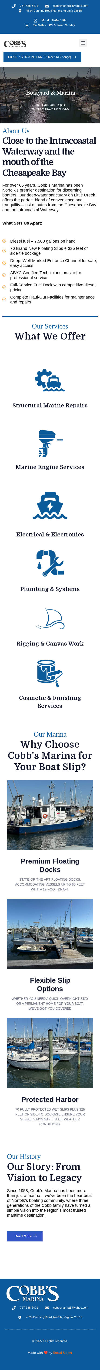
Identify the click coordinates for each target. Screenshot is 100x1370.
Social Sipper (62, 1353)
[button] (83, 43)
